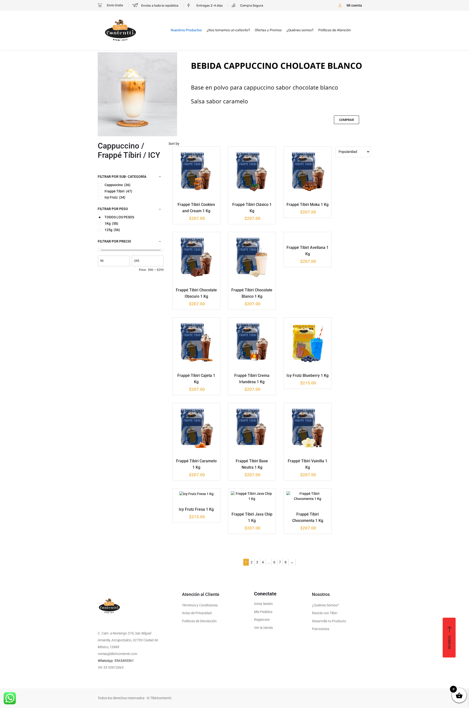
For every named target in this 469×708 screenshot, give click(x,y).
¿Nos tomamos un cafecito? (228, 30)
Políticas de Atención (334, 30)
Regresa (449, 642)
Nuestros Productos (186, 30)
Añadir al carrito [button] (192, 204)
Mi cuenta (354, 5)
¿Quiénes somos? (300, 30)
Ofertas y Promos (268, 30)
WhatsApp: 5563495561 (116, 661)
